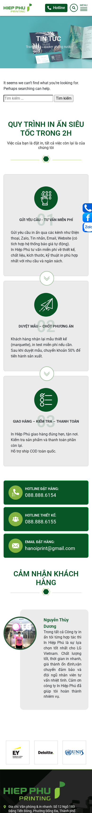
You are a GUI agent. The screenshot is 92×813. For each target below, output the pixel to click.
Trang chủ (33, 47)
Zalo (87, 227)
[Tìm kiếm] (74, 8)
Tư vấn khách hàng (87, 208)
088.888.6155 (40, 522)
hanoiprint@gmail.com (50, 548)
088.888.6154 (40, 495)
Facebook (87, 217)
